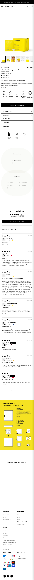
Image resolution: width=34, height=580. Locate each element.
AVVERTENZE (5, 122)
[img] (6, 236)
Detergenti (19, 515)
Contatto (5, 533)
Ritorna (4, 538)
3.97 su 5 (22, 215)
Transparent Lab (7, 519)
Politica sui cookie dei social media (11, 547)
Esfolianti (19, 517)
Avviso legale (6, 549)
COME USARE (6, 119)
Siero (18, 519)
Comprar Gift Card (21, 556)
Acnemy (5, 517)
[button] (5, 76)
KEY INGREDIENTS (7, 111)
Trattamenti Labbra (21, 524)
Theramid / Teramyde (8, 515)
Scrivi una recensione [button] (17, 221)
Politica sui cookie (7, 544)
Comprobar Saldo (21, 558)
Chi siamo (5, 531)
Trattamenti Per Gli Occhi (23, 522)
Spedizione (5, 535)
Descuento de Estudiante (9, 542)
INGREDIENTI (5, 126)
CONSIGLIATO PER (7, 115)
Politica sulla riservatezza (9, 540)
